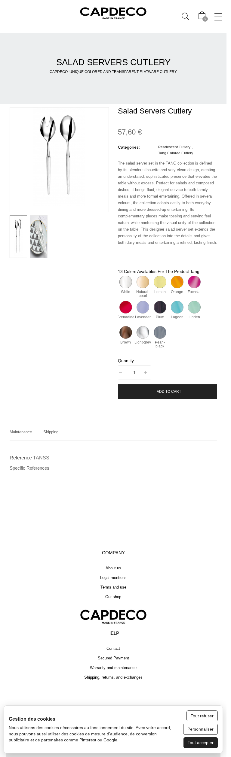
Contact (113, 648)
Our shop (113, 597)
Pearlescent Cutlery (174, 147)
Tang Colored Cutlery (175, 153)
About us (113, 568)
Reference (21, 457)
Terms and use (113, 587)
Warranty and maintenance (113, 667)
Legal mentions (113, 577)
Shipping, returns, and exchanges (113, 677)
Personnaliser (200, 729)
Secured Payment (113, 658)
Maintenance (21, 432)
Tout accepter (201, 742)
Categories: (129, 147)
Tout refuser (202, 715)
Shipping (50, 432)
